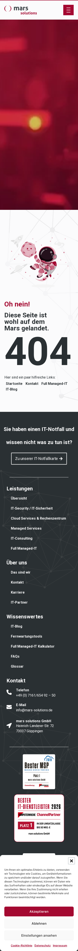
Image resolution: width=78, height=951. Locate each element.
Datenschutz (42, 945)
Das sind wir (21, 572)
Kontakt (32, 384)
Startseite (14, 384)
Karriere (18, 592)
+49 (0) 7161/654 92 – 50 (35, 695)
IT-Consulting (21, 538)
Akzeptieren (39, 911)
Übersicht (19, 498)
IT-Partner (19, 602)
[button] (71, 861)
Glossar (17, 666)
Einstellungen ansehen (39, 935)
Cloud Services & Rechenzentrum (38, 518)
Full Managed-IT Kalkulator (33, 646)
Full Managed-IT (54, 384)
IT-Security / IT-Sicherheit (32, 508)
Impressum (60, 945)
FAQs (15, 656)
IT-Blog (11, 389)
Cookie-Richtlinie (21, 945)
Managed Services (26, 528)
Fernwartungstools (26, 636)
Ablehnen (39, 923)
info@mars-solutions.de (34, 710)
